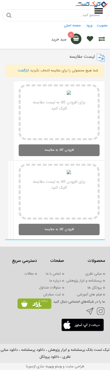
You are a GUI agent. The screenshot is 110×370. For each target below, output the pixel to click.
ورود (89, 26)
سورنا (29, 366)
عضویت (102, 26)
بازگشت (23, 71)
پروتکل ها (95, 288)
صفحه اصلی (72, 26)
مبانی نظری (93, 274)
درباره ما (55, 281)
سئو (57, 366)
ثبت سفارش (52, 295)
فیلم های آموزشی (89, 295)
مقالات (29, 274)
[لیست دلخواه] (90, 39)
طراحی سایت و (73, 366)
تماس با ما (53, 274)
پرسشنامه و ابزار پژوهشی (84, 281)
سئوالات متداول (50, 288)
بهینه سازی (44, 366)
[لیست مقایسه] (102, 39)
